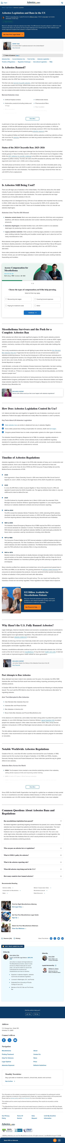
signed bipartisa (46, 720)
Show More (32, 119)
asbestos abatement (20, 637)
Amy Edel (45, 17)
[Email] (58, 938)
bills (53, 720)
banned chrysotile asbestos (22, 83)
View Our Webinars (18, 928)
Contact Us (37, 1054)
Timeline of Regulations (8, 62)
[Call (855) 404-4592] (55, 1140)
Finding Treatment (8, 1054)
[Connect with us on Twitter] (9, 1040)
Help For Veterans (8, 1058)
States (4, 893)
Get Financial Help (31, 607)
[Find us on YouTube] (15, 1040)
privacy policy (14, 1098)
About (35, 1051)
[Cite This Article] (62, 938)
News (35, 1058)
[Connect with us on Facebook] (4, 1040)
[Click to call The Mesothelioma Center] (62, 3)
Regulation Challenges (24, 62)
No (37, 1014)
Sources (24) (8, 938)
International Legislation (40, 62)
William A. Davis (33, 17)
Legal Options (9, 7)
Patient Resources (38, 893)
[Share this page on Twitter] (55, 938)
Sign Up (14, 918)
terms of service (25, 1098)
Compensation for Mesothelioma (10, 890)
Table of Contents (12, 55)
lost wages (52, 429)
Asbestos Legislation (43, 59)
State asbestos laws (11, 425)
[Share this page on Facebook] (51, 938)
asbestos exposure (38, 131)
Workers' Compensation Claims (41, 888)
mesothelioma (29, 652)
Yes (30, 1014)
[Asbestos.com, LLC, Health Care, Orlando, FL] (18, 1130)
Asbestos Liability (7, 888)
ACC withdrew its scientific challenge (19, 156)
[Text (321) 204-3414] (59, 1140)
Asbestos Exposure (8, 1065)
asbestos (16, 137)
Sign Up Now (9, 1081)
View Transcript (16, 48)
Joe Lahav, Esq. (15, 17)
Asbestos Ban (6, 59)
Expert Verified (8, 22)
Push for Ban (31, 59)
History (18, 938)
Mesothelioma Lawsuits (39, 890)
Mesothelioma (6, 1051)
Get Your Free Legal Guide (11, 34)
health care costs (50, 652)
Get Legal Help (17, 907)
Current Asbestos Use (18, 59)
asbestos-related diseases (50, 570)
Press (35, 1062)
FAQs (50, 62)
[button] (55, 965)
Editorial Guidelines (39, 1065)
